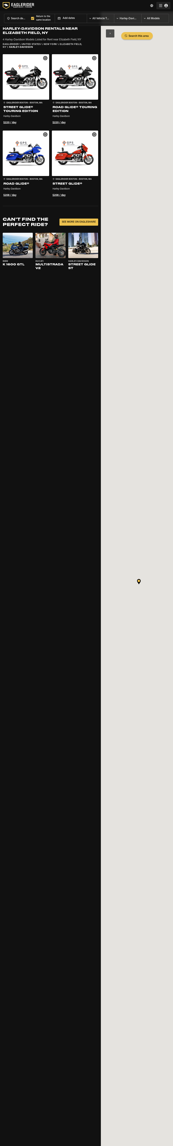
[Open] (141, 18)
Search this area (139, 36)
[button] (26, 89)
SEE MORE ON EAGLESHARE (79, 222)
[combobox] (17, 18)
